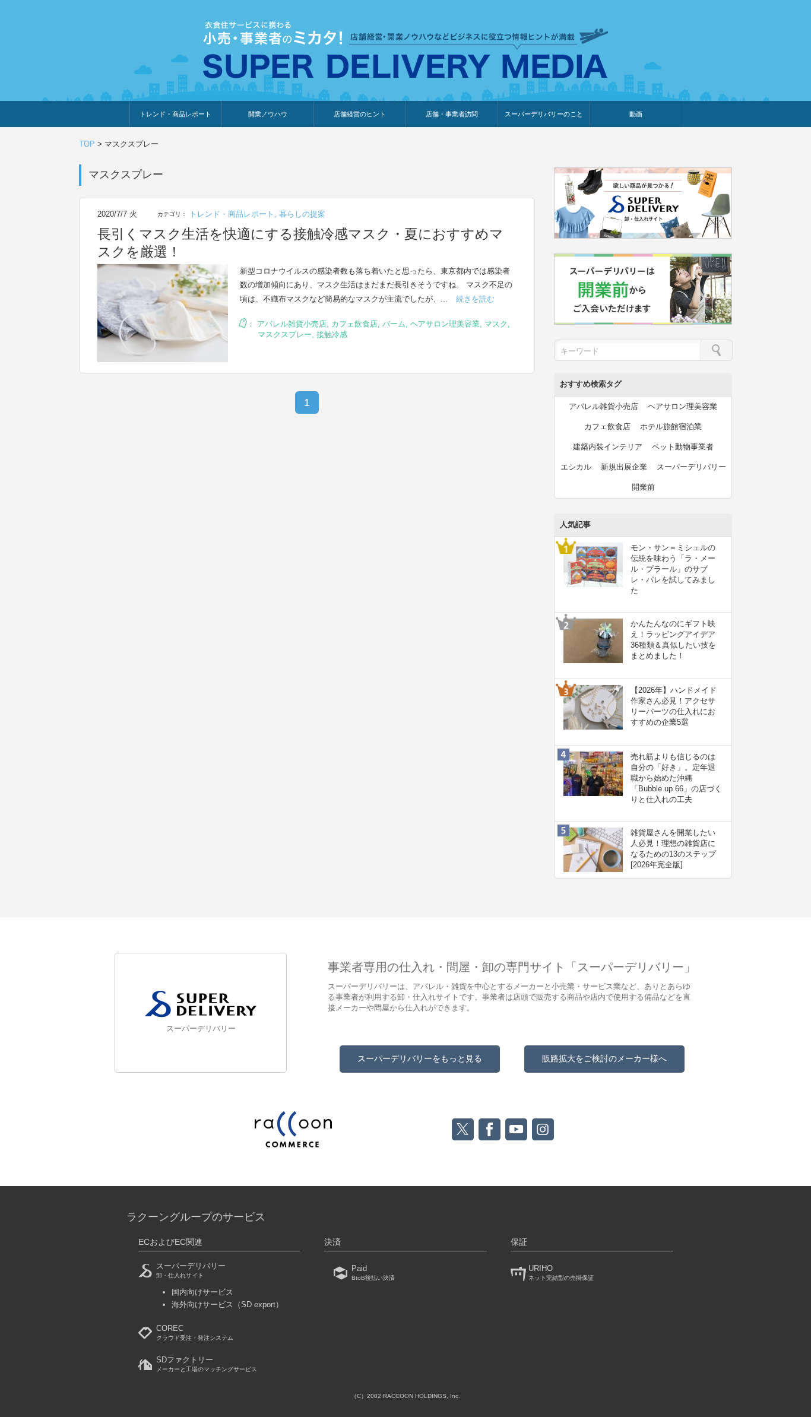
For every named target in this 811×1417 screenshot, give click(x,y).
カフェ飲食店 (354, 323)
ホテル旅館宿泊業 (671, 426)
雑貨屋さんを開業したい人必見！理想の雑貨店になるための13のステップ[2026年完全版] (673, 849)
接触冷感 (331, 334)
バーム (394, 323)
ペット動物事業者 (683, 446)
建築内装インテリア (607, 446)
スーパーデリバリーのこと (544, 114)
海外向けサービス (227, 1304)
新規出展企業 (624, 466)
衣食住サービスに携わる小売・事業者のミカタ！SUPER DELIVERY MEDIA (406, 49)
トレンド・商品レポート (175, 114)
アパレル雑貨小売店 (292, 323)
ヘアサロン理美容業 (445, 323)
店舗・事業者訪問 (452, 114)
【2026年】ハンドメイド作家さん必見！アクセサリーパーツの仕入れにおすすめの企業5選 (674, 706)
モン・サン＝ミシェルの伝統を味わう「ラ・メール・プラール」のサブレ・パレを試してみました (673, 569)
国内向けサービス (202, 1292)
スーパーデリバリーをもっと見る (419, 1058)
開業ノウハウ (267, 114)
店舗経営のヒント (360, 114)
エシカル (575, 466)
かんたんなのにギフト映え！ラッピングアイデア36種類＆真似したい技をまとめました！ (673, 640)
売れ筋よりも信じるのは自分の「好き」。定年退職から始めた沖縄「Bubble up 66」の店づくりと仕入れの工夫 (676, 778)
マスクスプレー (285, 334)
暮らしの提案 (302, 214)
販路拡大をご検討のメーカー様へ (604, 1058)
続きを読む (475, 298)
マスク (496, 323)
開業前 (643, 487)
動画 (635, 114)
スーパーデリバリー (691, 466)
